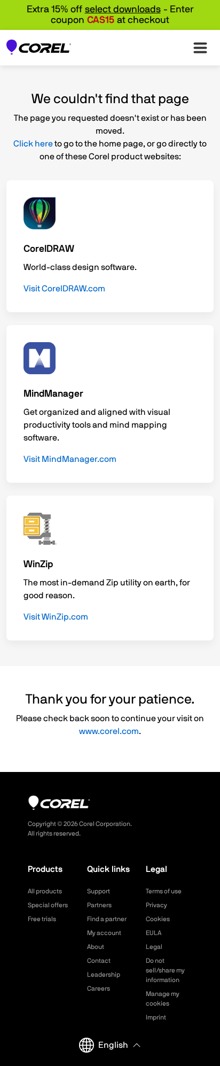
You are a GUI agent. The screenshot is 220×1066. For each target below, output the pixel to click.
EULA (153, 933)
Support (98, 891)
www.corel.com (109, 731)
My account (104, 933)
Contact (99, 960)
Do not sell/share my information (165, 970)
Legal (154, 947)
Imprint (156, 1017)
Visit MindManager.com (69, 459)
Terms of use (164, 891)
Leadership (103, 974)
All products (45, 891)
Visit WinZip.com (55, 617)
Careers (98, 988)
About (95, 947)
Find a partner (107, 919)
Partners (99, 905)
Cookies (158, 919)
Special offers (48, 905)
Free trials (42, 919)
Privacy (156, 905)
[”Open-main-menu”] (200, 47)
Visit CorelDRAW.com (64, 288)
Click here (33, 144)
